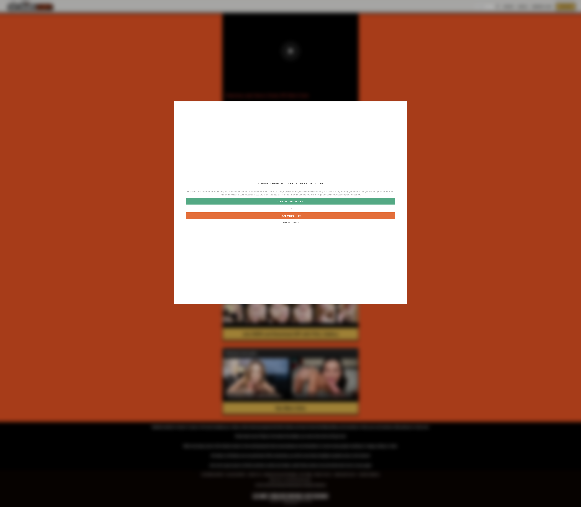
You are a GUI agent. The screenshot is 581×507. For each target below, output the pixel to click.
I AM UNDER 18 (290, 215)
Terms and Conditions (290, 222)
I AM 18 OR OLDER (290, 201)
